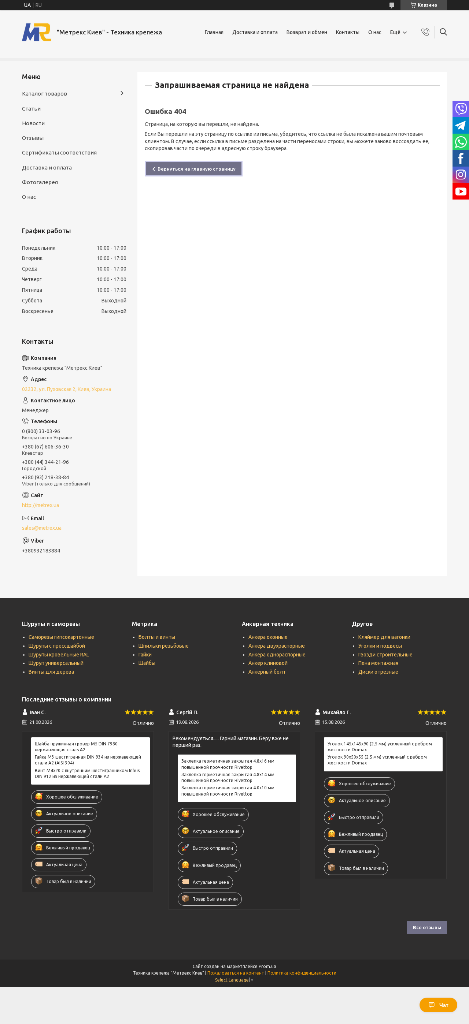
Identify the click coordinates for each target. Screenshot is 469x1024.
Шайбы (147, 663)
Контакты (347, 32)
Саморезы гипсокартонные (61, 637)
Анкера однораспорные (277, 655)
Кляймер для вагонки (384, 637)
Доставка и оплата (255, 32)
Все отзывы (427, 927)
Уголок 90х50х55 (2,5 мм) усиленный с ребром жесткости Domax (377, 760)
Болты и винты (157, 637)
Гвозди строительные (385, 655)
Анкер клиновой (268, 663)
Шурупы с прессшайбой (57, 646)
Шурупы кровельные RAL (59, 655)
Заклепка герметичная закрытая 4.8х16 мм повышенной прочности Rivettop (227, 764)
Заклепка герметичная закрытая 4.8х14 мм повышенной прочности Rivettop (227, 777)
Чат (443, 1005)
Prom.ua (267, 966)
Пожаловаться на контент (235, 973)
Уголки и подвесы (380, 646)
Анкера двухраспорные (276, 646)
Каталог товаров (44, 93)
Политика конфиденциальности (301, 973)
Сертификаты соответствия (59, 152)
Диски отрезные (378, 672)
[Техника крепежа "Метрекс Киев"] (36, 32)
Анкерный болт (267, 672)
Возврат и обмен (307, 32)
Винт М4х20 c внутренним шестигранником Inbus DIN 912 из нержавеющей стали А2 (87, 773)
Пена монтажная (378, 663)
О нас (374, 32)
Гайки (145, 655)
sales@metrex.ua (42, 528)
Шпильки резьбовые (164, 646)
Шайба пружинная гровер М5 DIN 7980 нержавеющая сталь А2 (76, 746)
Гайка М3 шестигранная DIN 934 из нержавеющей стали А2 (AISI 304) (88, 760)
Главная (214, 32)
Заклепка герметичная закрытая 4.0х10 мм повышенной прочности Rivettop (227, 790)
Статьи (31, 108)
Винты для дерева (51, 672)
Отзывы (33, 138)
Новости (33, 123)
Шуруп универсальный (56, 663)
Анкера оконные (268, 637)
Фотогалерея (40, 182)
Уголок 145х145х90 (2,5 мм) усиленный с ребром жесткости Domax (380, 746)
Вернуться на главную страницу (197, 168)
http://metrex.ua (40, 505)
